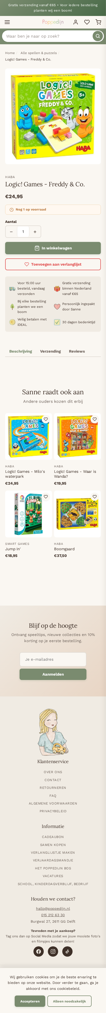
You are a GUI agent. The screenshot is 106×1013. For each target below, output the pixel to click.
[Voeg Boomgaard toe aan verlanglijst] (95, 497)
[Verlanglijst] (87, 22)
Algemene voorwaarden (53, 803)
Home (10, 53)
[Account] (75, 22)
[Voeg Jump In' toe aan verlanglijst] (46, 497)
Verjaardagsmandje (53, 860)
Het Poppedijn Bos (53, 868)
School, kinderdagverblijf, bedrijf (53, 884)
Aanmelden (53, 674)
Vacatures (53, 876)
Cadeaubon (53, 837)
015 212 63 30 (53, 915)
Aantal (11, 222)
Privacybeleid (53, 811)
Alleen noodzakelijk (69, 1001)
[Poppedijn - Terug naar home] (53, 22)
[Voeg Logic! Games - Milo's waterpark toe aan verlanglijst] (46, 419)
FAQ (53, 796)
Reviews (77, 351)
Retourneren (53, 788)
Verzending (50, 351)
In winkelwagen (57, 248)
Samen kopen (53, 845)
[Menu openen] (7, 22)
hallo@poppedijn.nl (53, 908)
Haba (10, 177)
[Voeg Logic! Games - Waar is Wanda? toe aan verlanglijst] (95, 419)
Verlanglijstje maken (53, 852)
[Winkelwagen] (98, 22)
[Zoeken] (98, 36)
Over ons (53, 772)
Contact (53, 780)
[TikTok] (67, 951)
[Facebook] (38, 951)
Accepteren (30, 1001)
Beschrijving (20, 351)
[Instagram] (53, 951)
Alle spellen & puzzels (39, 53)
